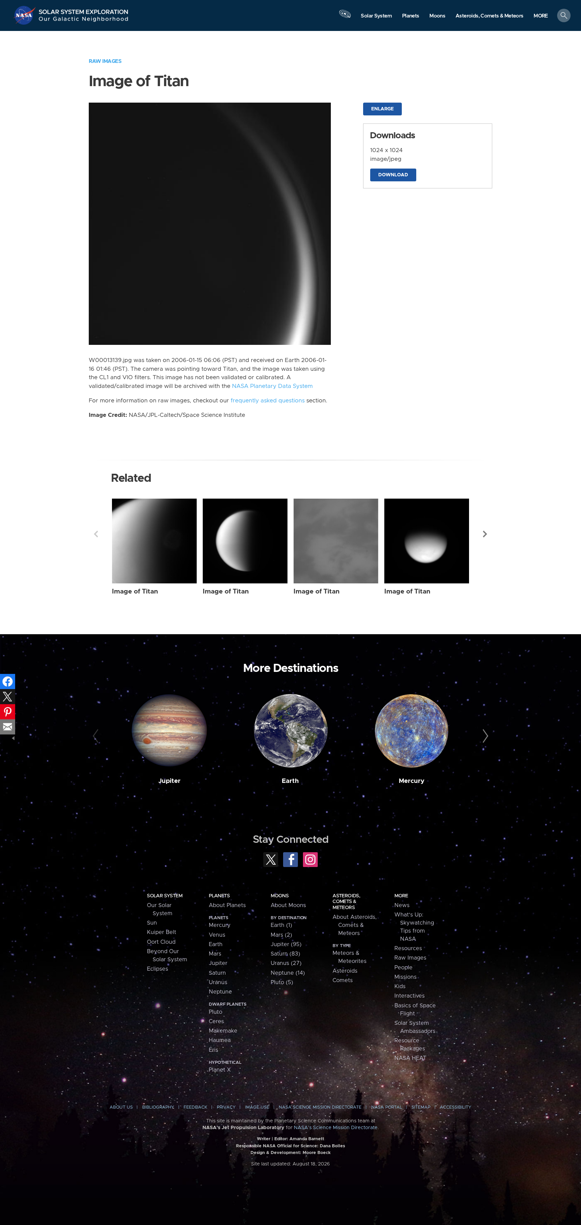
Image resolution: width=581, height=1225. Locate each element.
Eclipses (157, 969)
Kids (399, 986)
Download (393, 175)
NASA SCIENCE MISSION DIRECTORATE (320, 1107)
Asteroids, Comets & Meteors (346, 901)
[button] (541, 16)
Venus (217, 935)
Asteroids (345, 971)
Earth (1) (281, 925)
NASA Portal (386, 1107)
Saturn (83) (285, 954)
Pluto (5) (282, 982)
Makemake (223, 1031)
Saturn (217, 973)
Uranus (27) (286, 963)
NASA (25, 15)
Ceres (216, 1021)
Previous (96, 534)
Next (485, 534)
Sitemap (421, 1107)
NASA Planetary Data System (272, 386)
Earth (290, 781)
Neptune (220, 992)
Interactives (409, 996)
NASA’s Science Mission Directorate (336, 1127)
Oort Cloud (161, 942)
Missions (405, 977)
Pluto (215, 1012)
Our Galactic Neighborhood (83, 20)
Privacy (226, 1107)
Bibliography (158, 1107)
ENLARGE (382, 109)
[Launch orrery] (345, 17)
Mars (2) (281, 935)
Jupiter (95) (286, 944)
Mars (215, 954)
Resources (408, 948)
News (402, 905)
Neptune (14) (288, 973)
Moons (279, 895)
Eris (213, 1050)
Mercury (411, 781)
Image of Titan (135, 591)
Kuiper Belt (161, 932)
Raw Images (105, 61)
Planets (219, 895)
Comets (343, 980)
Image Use (257, 1107)
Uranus (218, 982)
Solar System (164, 895)
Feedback (195, 1107)
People (403, 967)
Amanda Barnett (306, 1139)
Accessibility (455, 1107)
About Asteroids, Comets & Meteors (355, 925)
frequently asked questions (268, 401)
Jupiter (169, 781)
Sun (152, 923)
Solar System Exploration (83, 10)
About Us (121, 1107)
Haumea (220, 1040)
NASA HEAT (410, 1058)
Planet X (220, 1070)
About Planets (227, 905)
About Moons (288, 905)
